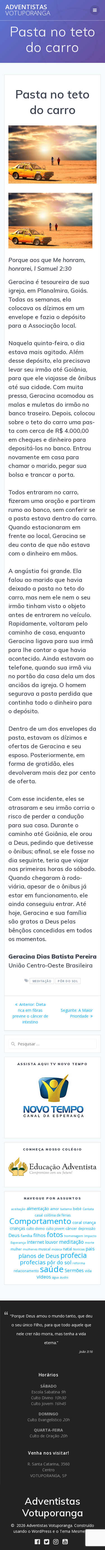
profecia (73, 1255)
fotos (55, 1234)
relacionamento (26, 1270)
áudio (64, 1277)
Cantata (88, 1209)
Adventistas (27, 10)
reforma (79, 1263)
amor (54, 1208)
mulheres (30, 1249)
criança (89, 1222)
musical (44, 1249)
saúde (52, 1269)
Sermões (74, 1270)
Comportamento (40, 1221)
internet (35, 1242)
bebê (77, 1208)
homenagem (73, 1236)
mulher (16, 1249)
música (57, 1249)
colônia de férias (57, 1215)
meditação (42, 981)
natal (67, 1249)
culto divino (35, 1228)
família (26, 1235)
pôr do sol (68, 981)
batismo (66, 1209)
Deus (14, 1235)
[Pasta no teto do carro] (50, 247)
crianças (17, 1228)
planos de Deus (38, 1256)
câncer (71, 1228)
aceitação (18, 1209)
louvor (51, 1242)
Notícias (79, 1249)
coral (77, 1222)
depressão (86, 1228)
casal (39, 1215)
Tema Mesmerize (76, 1531)
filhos (39, 1235)
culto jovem (55, 1228)
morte (89, 1243)
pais (90, 1248)
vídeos (44, 1276)
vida (88, 1270)
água (55, 1277)
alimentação (38, 1208)
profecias (33, 1262)
